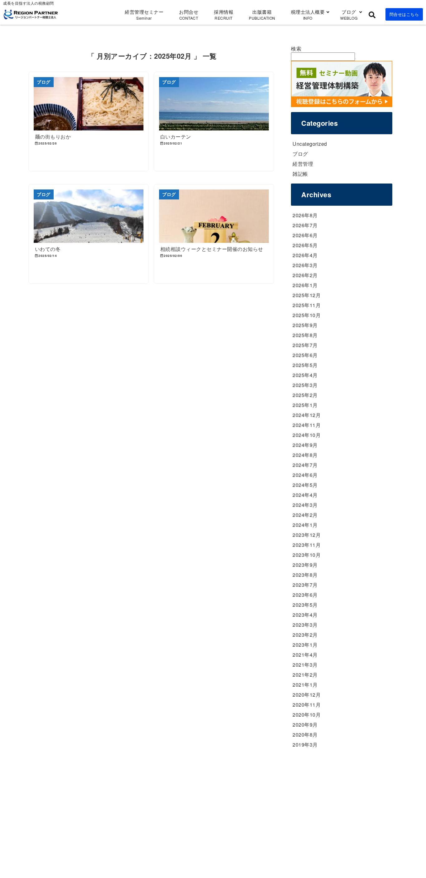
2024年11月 (307, 425)
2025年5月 (305, 365)
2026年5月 (305, 245)
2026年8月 (305, 215)
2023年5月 (305, 604)
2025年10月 (307, 315)
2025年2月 (305, 395)
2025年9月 (305, 325)
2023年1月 (305, 644)
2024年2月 (305, 514)
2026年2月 (305, 275)
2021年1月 (305, 684)
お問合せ (188, 14)
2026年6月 (305, 235)
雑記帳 (300, 173)
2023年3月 (305, 624)
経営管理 (303, 163)
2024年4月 (305, 494)
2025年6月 (305, 355)
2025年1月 (305, 405)
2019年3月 (305, 744)
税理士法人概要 (308, 14)
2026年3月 (305, 265)
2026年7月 (305, 225)
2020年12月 (307, 694)
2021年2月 (305, 674)
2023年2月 (305, 634)
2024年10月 (307, 435)
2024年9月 (305, 445)
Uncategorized (310, 143)
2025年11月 (307, 305)
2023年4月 (305, 614)
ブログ (348, 14)
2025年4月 (305, 375)
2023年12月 (307, 534)
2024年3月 (305, 504)
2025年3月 (305, 385)
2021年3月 (305, 664)
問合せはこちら (404, 14)
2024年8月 (305, 455)
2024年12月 (307, 415)
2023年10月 (307, 554)
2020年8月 (305, 734)
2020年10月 (307, 714)
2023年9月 (305, 564)
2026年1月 (305, 285)
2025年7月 (305, 345)
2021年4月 (305, 654)
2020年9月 (305, 724)
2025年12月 (307, 295)
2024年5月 (305, 484)
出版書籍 (262, 14)
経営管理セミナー (144, 14)
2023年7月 (305, 584)
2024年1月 (305, 524)
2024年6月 (305, 474)
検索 (296, 48)
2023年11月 (307, 544)
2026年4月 (305, 255)
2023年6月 (305, 594)
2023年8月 (305, 574)
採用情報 (223, 14)
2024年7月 (305, 464)
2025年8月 (305, 335)
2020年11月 (307, 704)
